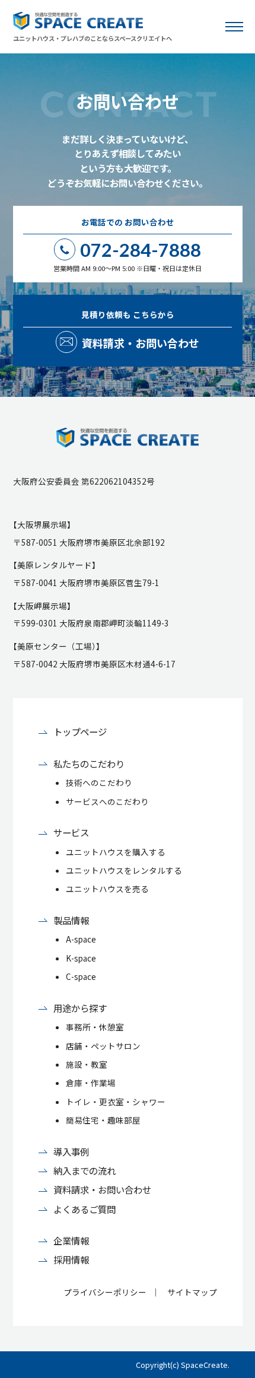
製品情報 (71, 920)
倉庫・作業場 (91, 1083)
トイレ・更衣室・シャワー (115, 1102)
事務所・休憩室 (95, 1027)
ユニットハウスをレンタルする (124, 870)
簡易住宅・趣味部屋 (103, 1120)
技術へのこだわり (99, 782)
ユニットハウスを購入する (115, 852)
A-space (81, 939)
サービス (71, 832)
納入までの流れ (84, 1170)
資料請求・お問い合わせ (102, 1189)
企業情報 (71, 1240)
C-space (81, 976)
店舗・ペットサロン (103, 1046)
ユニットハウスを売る (107, 889)
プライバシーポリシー (104, 1292)
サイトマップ (192, 1292)
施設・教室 (86, 1064)
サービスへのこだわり (107, 801)
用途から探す (80, 1007)
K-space (81, 958)
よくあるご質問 (84, 1208)
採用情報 (71, 1259)
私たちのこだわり (89, 763)
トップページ (80, 731)
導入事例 (71, 1151)
